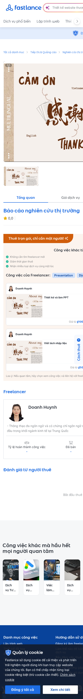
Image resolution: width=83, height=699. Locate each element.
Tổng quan (26, 197)
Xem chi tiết (60, 689)
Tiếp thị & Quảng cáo (43, 52)
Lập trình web (48, 21)
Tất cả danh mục (13, 52)
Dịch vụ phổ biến (17, 21)
